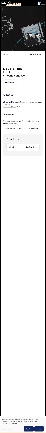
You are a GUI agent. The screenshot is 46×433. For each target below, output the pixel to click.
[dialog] (23, 425)
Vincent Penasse (14, 75)
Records (13, 4)
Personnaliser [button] (6, 429)
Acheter (9, 82)
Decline (28, 429)
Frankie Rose (11, 72)
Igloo (6, 2)
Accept (39, 429)
